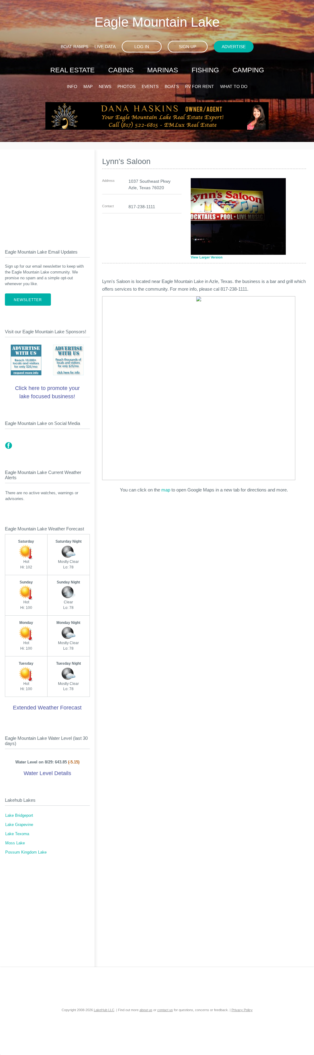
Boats (172, 86)
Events (150, 86)
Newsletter (28, 300)
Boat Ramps (74, 46)
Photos (126, 86)
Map (88, 86)
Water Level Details (47, 773)
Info (72, 86)
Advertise (234, 46)
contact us (165, 1010)
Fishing (205, 70)
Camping (248, 70)
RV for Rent (199, 86)
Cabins (121, 70)
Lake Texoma (17, 834)
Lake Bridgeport (19, 815)
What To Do (233, 86)
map (165, 489)
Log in (141, 46)
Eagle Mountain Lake (157, 21)
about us (146, 1010)
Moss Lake (15, 843)
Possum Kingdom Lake (26, 852)
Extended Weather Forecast (47, 708)
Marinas (162, 70)
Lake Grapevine (19, 825)
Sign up (187, 46)
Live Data (105, 46)
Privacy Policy (242, 1010)
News (105, 86)
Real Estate (72, 70)
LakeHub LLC (104, 1010)
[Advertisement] (47, 194)
